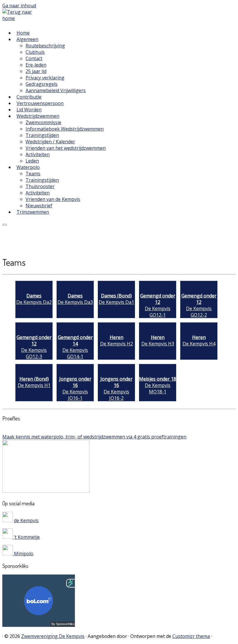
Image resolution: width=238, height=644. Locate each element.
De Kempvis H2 (116, 340)
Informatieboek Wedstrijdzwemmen (65, 129)
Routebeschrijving (45, 45)
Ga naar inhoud (19, 5)
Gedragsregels (41, 84)
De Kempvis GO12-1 (157, 305)
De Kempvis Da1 (116, 298)
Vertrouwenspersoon (40, 103)
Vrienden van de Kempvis (53, 199)
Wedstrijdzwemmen (38, 116)
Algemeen (27, 39)
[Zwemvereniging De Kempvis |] (21, 18)
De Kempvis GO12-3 (34, 347)
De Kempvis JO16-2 (116, 388)
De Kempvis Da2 (34, 298)
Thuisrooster (40, 186)
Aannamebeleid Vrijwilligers (56, 90)
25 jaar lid (36, 71)
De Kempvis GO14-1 (75, 347)
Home (23, 33)
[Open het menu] (4, 225)
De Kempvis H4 (199, 340)
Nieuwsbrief (39, 205)
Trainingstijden (42, 135)
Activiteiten (38, 154)
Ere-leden (36, 65)
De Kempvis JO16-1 (75, 388)
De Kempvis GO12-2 (199, 305)
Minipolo (23, 553)
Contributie (29, 97)
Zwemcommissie (43, 122)
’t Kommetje (26, 537)
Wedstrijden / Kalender (50, 141)
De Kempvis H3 (157, 340)
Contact (34, 58)
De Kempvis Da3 (75, 298)
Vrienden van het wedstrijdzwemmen (66, 148)
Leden (32, 161)
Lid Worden (29, 109)
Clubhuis (35, 52)
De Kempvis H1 (34, 382)
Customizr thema (191, 636)
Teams (33, 173)
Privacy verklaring (45, 77)
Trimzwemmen (33, 212)
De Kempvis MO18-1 (157, 385)
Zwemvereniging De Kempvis (52, 636)
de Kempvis (26, 520)
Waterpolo (28, 167)
